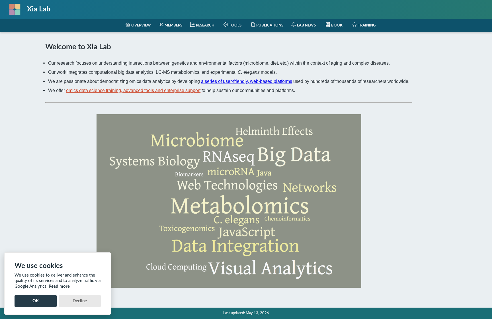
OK (35, 301)
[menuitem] (138, 25)
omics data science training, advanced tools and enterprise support (133, 90)
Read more (59, 286)
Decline (80, 301)
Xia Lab (38, 9)
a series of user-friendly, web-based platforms (246, 81)
